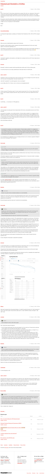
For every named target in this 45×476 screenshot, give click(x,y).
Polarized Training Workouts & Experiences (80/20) (11, 423)
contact (35, 460)
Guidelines (10, 444)
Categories (6, 444)
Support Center (39, 459)
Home (2, 444)
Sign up (2, 459)
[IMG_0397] (19, 266)
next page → (3, 411)
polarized (5, 420)
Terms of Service (16, 444)
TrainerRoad (3, 1)
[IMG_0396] (19, 288)
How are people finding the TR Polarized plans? (10, 418)
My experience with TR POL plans (7, 437)
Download (7, 459)
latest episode (19, 463)
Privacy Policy (22, 444)
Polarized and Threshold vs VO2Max (13, 4)
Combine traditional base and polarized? (9, 433)
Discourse (6, 447)
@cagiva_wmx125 (8, 179)
